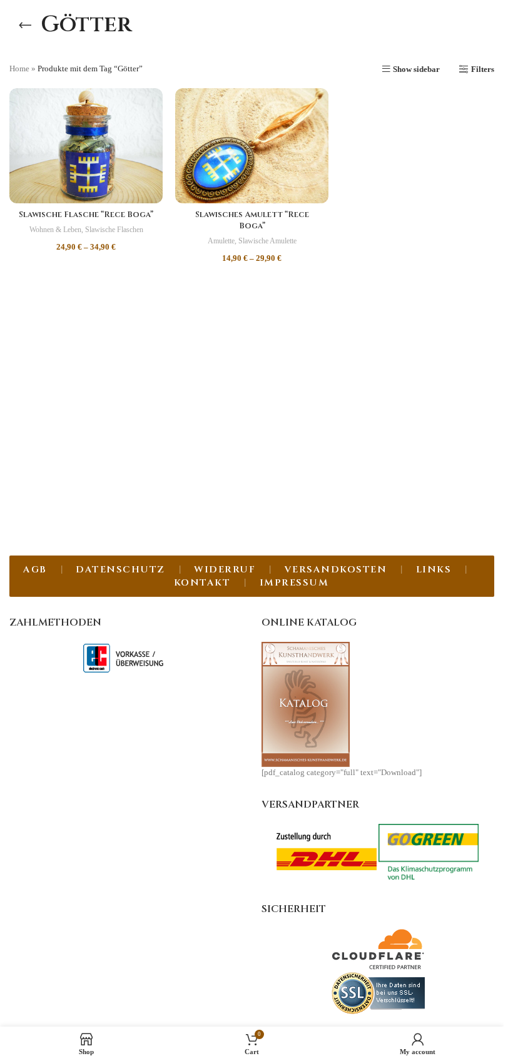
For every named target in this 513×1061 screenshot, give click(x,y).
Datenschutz (120, 569)
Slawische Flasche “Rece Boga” (86, 214)
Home (19, 68)
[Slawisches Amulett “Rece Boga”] (251, 145)
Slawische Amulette (267, 240)
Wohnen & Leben (55, 229)
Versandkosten (336, 569)
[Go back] (25, 25)
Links (434, 569)
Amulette (221, 240)
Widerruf (224, 569)
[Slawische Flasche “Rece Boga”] (86, 145)
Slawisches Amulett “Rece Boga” (252, 220)
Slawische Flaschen (114, 229)
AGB (35, 569)
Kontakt (202, 582)
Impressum (294, 582)
